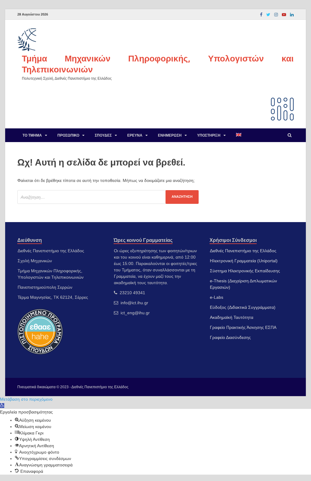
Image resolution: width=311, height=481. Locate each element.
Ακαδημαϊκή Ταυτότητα (231, 317)
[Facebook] (261, 14)
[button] (2, 405)
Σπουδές (103, 135)
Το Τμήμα (32, 135)
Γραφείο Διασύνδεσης (230, 337)
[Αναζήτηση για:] (108, 197)
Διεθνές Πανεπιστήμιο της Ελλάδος (243, 250)
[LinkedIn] (292, 14)
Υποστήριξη (208, 135)
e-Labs (216, 297)
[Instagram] (276, 14)
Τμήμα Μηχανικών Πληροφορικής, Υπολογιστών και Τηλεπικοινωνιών (158, 63)
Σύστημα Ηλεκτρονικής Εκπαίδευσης (245, 270)
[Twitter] (268, 14)
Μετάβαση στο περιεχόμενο (26, 399)
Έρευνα (134, 135)
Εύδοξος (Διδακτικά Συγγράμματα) (242, 307)
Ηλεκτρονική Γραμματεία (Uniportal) (244, 260)
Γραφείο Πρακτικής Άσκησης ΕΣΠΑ (243, 327)
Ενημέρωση (170, 135)
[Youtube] (284, 14)
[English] (239, 135)
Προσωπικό (68, 135)
